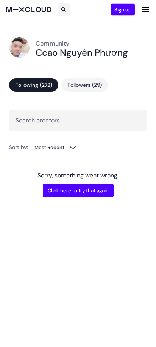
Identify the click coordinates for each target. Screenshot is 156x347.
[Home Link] (28, 9)
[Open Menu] (145, 9)
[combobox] (55, 147)
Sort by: (18, 147)
